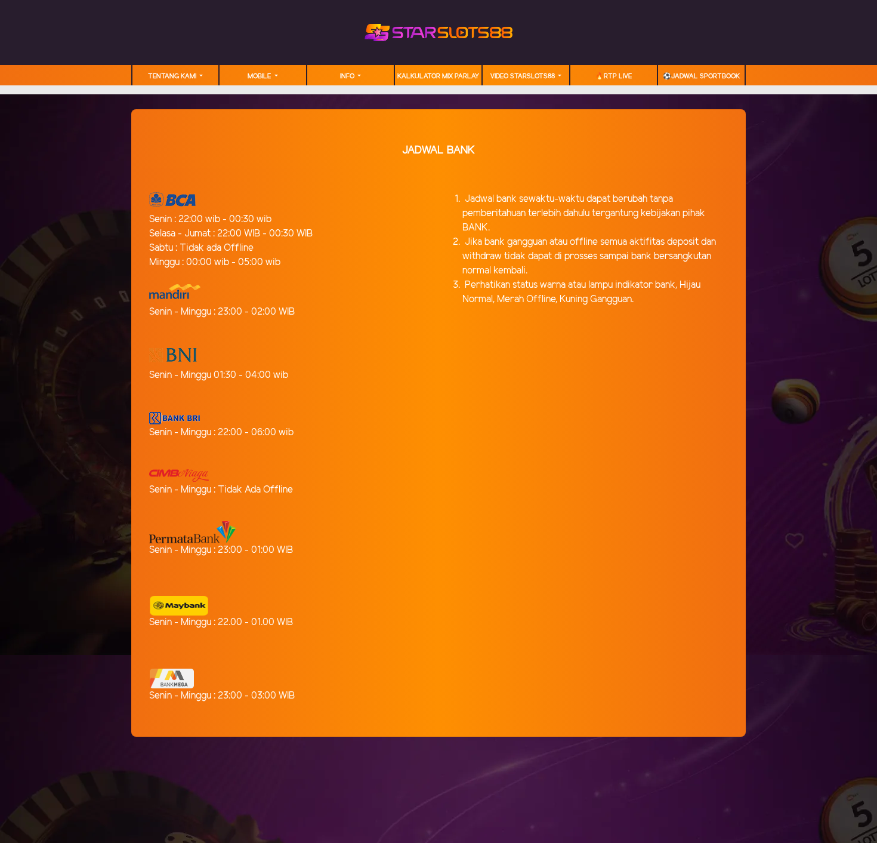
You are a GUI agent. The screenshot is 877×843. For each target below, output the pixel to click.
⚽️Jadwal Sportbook (701, 76)
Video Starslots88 (523, 76)
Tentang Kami (173, 76)
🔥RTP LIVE (613, 76)
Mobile (260, 76)
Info (348, 76)
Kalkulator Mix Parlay (438, 76)
